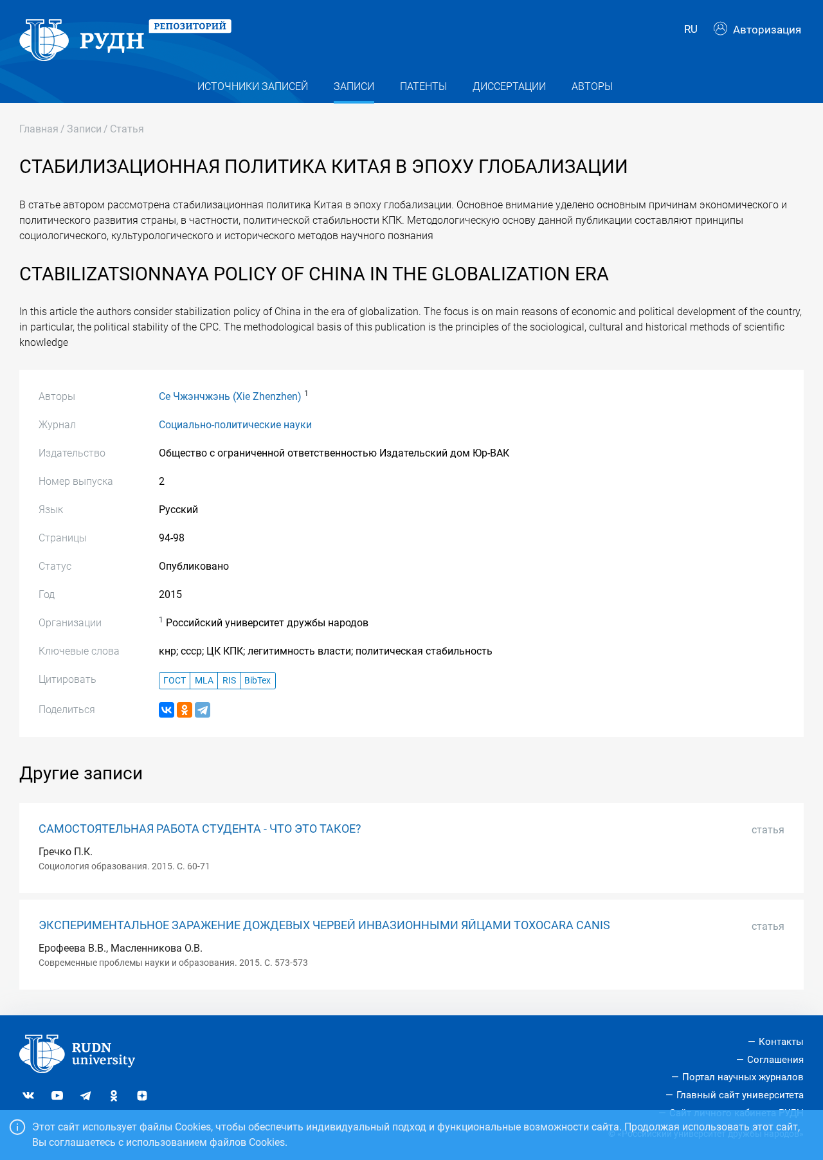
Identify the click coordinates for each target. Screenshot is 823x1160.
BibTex (257, 680)
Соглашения (775, 1059)
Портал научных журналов (743, 1077)
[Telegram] (202, 710)
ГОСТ (174, 680)
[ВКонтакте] (166, 710)
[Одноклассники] (184, 710)
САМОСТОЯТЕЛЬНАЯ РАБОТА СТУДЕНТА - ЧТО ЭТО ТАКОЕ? (200, 828)
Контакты (781, 1041)
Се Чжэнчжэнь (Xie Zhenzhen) (230, 396)
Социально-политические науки (235, 425)
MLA (204, 680)
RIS (229, 680)
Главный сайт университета (740, 1095)
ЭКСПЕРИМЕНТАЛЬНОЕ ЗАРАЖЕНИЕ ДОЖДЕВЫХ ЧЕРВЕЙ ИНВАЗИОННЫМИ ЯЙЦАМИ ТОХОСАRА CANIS (324, 925)
